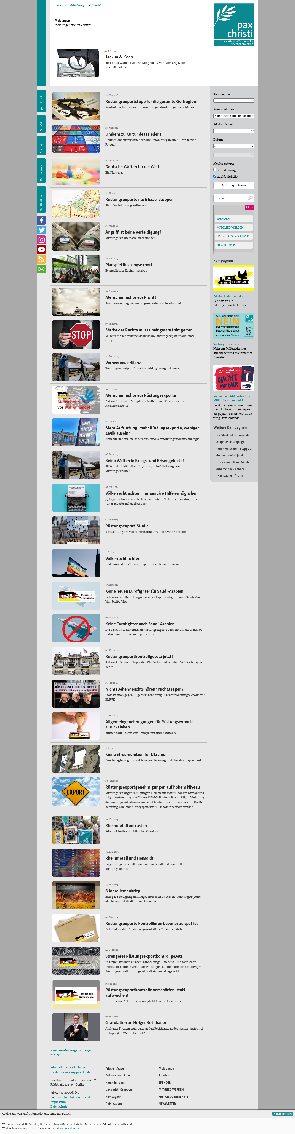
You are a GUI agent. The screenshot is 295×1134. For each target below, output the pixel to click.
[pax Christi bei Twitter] (41, 230)
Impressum (58, 1102)
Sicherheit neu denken (230, 469)
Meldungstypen (224, 163)
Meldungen (79, 5)
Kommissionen (115, 1082)
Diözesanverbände (118, 1075)
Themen (41, 147)
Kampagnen (41, 173)
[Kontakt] (41, 269)
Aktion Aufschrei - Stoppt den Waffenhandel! (235, 449)
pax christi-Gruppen (119, 1089)
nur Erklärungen (227, 170)
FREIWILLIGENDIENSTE (173, 1097)
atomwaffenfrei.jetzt (229, 455)
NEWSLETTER (167, 1103)
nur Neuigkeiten (227, 176)
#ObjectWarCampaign (230, 442)
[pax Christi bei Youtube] (41, 249)
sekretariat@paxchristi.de (74, 1097)
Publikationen (41, 202)
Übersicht (96, 5)
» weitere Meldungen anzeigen (71, 1050)
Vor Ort (41, 126)
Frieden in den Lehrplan (228, 296)
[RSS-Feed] (41, 259)
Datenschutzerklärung (67, 1128)
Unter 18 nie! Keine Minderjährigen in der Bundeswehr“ (235, 462)
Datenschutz (58, 1106)
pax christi (62, 5)
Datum (218, 139)
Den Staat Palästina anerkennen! (235, 435)
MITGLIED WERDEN (171, 1089)
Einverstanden (283, 1113)
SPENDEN (165, 1082)
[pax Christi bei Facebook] (41, 220)
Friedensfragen (115, 1068)
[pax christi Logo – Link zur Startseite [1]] (233, 24)
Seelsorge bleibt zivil (227, 344)
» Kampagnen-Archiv (229, 475)
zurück (55, 1055)
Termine (164, 1075)
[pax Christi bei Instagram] (41, 239)
